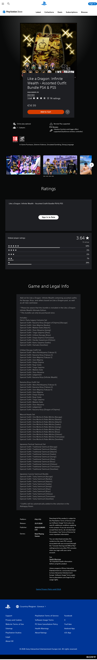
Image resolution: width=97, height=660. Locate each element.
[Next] (92, 165)
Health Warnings (55, 559)
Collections (49, 12)
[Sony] (91, 658)
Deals (60, 12)
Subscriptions (72, 12)
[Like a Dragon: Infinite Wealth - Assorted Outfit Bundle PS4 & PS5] (23, 164)
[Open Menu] (3, 4)
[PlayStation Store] (13, 12)
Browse (84, 12)
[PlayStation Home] (44, 3)
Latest (38, 12)
